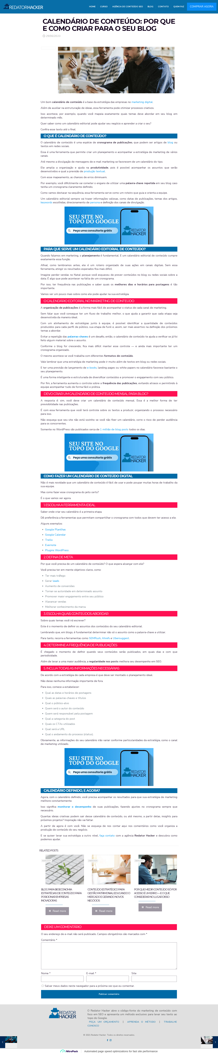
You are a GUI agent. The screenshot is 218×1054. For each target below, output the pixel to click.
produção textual (94, 171)
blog (170, 142)
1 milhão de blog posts (114, 429)
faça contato (107, 835)
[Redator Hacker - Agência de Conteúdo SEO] (23, 5)
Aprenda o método (141, 1021)
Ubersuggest (121, 638)
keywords (46, 202)
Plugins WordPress (57, 550)
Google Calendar (55, 534)
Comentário (49, 940)
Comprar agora (202, 6)
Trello (49, 540)
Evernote (51, 545)
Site (134, 973)
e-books (92, 367)
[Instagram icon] (110, 1040)
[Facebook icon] (107, 1040)
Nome (46, 973)
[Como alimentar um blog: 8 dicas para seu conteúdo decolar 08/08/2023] (209, 1042)
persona (95, 202)
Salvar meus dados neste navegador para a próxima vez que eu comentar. (89, 986)
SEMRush (95, 638)
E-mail (91, 973)
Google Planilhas (55, 529)
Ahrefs (106, 638)
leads (56, 581)
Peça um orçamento (104, 1021)
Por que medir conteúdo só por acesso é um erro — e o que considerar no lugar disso (155, 893)
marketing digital (142, 102)
